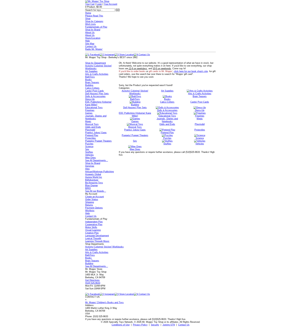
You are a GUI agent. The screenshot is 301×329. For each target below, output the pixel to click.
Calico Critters (92, 88)
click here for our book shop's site (191, 71)
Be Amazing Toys (94, 182)
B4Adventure (91, 180)
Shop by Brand (92, 29)
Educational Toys (94, 107)
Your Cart (90, 4)
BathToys (90, 77)
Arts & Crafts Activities (96, 74)
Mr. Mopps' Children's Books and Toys (104, 302)
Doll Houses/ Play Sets (97, 93)
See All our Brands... (95, 191)
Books (88, 79)
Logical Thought (93, 238)
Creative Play (92, 233)
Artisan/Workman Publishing (99, 171)
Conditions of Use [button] (121, 324)
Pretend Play (91, 135)
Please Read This (94, 15)
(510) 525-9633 (92, 283)
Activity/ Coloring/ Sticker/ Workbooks (104, 246)
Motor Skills (91, 227)
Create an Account (94, 196)
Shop (87, 18)
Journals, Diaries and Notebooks (95, 117)
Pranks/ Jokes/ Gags (96, 132)
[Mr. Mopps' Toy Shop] (97, 1)
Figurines (89, 110)
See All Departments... (96, 160)
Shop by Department (95, 63)
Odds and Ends (93, 127)
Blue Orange (91, 185)
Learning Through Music (97, 241)
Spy (87, 149)
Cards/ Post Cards (94, 90)
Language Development (97, 235)
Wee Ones (90, 157)
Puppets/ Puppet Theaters (98, 141)
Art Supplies (91, 71)
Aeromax (89, 166)
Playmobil (90, 129)
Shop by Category (94, 21)
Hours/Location (92, 38)
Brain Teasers (92, 82)
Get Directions (92, 280)
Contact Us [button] (184, 324)
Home (88, 13)
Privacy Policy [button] (140, 324)
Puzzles (89, 143)
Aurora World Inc (93, 177)
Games (88, 113)
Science (89, 146)
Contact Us (91, 46)
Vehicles (89, 155)
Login (99, 4)
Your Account (110, 4)
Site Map (89, 43)
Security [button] (155, 324)
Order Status (91, 199)
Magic (88, 121)
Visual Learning (93, 230)
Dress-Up (90, 99)
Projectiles (90, 138)
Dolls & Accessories (95, 96)
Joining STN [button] (169, 324)
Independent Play (94, 221)
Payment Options (94, 207)
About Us (90, 32)
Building (89, 85)
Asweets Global (93, 174)
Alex (87, 168)
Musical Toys (92, 124)
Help (87, 41)
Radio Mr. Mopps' (94, 49)
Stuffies (89, 152)
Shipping (89, 202)
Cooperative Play (93, 224)
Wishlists (89, 210)
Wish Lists (90, 24)
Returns (89, 205)
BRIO (88, 188)
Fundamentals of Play (96, 27)
